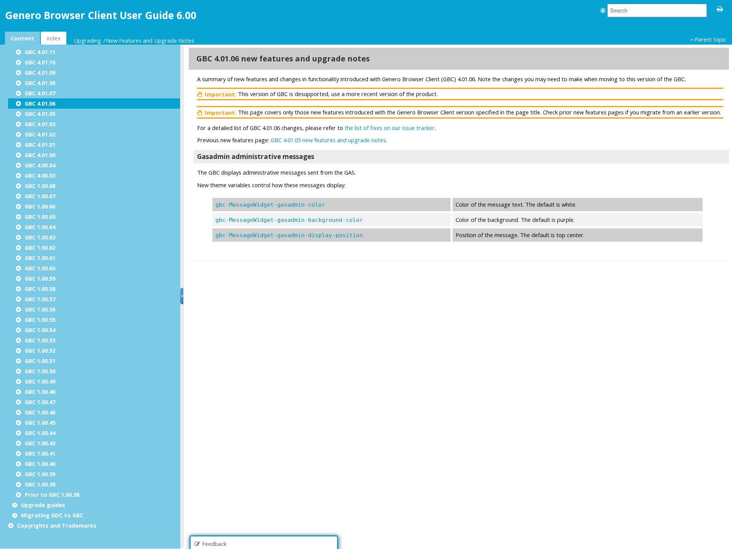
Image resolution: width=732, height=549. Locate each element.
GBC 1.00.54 (40, 330)
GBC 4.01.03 (40, 124)
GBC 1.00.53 (40, 340)
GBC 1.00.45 (40, 422)
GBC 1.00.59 (40, 278)
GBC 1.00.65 (40, 216)
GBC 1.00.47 (40, 402)
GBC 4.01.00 (40, 155)
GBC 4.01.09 (40, 72)
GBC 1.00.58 (40, 288)
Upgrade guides (43, 505)
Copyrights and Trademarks (56, 525)
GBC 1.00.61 (40, 258)
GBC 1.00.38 (40, 484)
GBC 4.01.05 (40, 113)
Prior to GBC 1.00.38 (52, 494)
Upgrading (87, 40)
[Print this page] (720, 8)
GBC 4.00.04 (40, 165)
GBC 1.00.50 (40, 371)
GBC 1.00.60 (40, 268)
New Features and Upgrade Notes (150, 40)
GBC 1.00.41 (40, 453)
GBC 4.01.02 (40, 134)
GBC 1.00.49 (40, 381)
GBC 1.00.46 (40, 412)
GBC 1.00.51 (40, 360)
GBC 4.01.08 (40, 83)
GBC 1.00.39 (40, 474)
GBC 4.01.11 (40, 52)
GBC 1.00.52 (40, 350)
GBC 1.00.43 (40, 443)
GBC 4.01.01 (40, 144)
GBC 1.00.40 (40, 463)
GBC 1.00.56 (40, 309)
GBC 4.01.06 (40, 103)
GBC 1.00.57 (40, 299)
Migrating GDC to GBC (52, 515)
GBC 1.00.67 (40, 196)
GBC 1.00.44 (40, 433)
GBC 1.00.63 (40, 237)
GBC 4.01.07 (40, 93)
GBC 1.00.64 (40, 227)
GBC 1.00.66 (40, 206)
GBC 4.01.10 (40, 62)
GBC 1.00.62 (40, 247)
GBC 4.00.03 (40, 175)
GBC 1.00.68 (40, 185)
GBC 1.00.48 (40, 391)
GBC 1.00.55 (40, 319)
